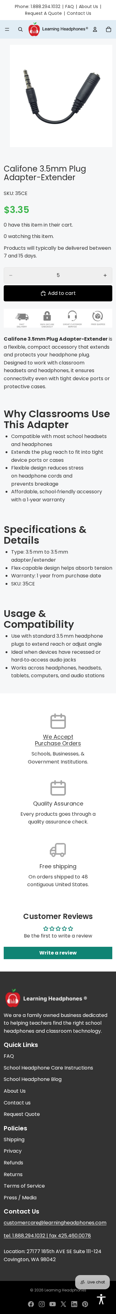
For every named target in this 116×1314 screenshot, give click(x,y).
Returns (13, 1174)
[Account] (95, 29)
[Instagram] (41, 1304)
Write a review (58, 952)
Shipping (14, 1139)
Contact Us (79, 13)
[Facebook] (31, 1304)
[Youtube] (52, 1304)
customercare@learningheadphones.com (55, 1223)
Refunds (13, 1162)
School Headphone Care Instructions (48, 1067)
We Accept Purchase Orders (58, 740)
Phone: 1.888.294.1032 (37, 6)
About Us (88, 6)
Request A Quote (43, 13)
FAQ (69, 6)
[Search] (20, 29)
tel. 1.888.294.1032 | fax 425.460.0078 (47, 1235)
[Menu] (7, 29)
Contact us (17, 1102)
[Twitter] (63, 1304)
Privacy (13, 1151)
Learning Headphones (65, 1290)
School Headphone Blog (33, 1079)
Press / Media (20, 1197)
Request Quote (22, 1114)
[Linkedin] (74, 1304)
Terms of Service (24, 1186)
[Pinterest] (85, 1304)
